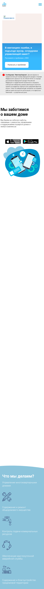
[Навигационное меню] (40, 4)
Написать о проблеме (17, 65)
